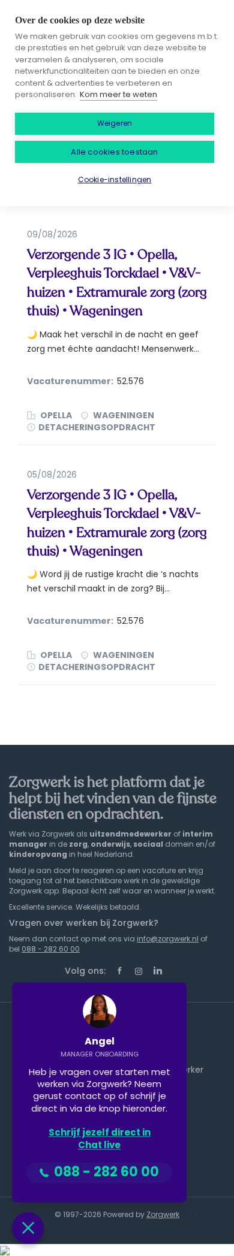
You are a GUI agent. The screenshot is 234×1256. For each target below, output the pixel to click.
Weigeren (115, 123)
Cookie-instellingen (115, 179)
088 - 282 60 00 (51, 949)
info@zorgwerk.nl (168, 939)
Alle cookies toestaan (114, 152)
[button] (28, 1228)
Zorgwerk (162, 1214)
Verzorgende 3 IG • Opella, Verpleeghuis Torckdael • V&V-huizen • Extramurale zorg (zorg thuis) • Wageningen (117, 283)
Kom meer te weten (118, 94)
